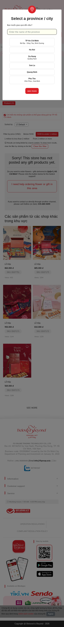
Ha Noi (32, 50)
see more (32, 91)
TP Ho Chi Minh (32, 42)
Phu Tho (32, 80)
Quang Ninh (32, 72)
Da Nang (32, 57)
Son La (32, 65)
